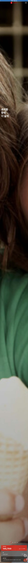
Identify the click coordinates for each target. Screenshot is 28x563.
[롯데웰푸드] (14, 3)
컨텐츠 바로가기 (14, 0)
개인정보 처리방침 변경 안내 (8, 559)
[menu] (26, 3)
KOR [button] (22, 554)
